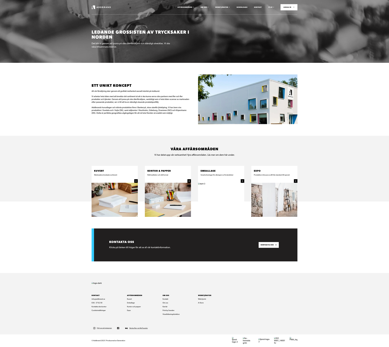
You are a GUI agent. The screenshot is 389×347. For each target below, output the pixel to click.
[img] (118, 328)
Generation (121, 341)
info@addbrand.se (98, 299)
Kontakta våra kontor (99, 307)
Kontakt (258, 7)
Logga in (287, 7)
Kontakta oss (267, 245)
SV (271, 7)
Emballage (131, 303)
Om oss (204, 7)
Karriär (165, 307)
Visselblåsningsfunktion (171, 314)
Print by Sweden (168, 310)
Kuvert (129, 299)
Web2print (202, 299)
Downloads (242, 7)
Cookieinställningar (99, 310)
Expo (129, 310)
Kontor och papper (134, 307)
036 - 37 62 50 (97, 303)
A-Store (201, 303)
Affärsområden (184, 7)
